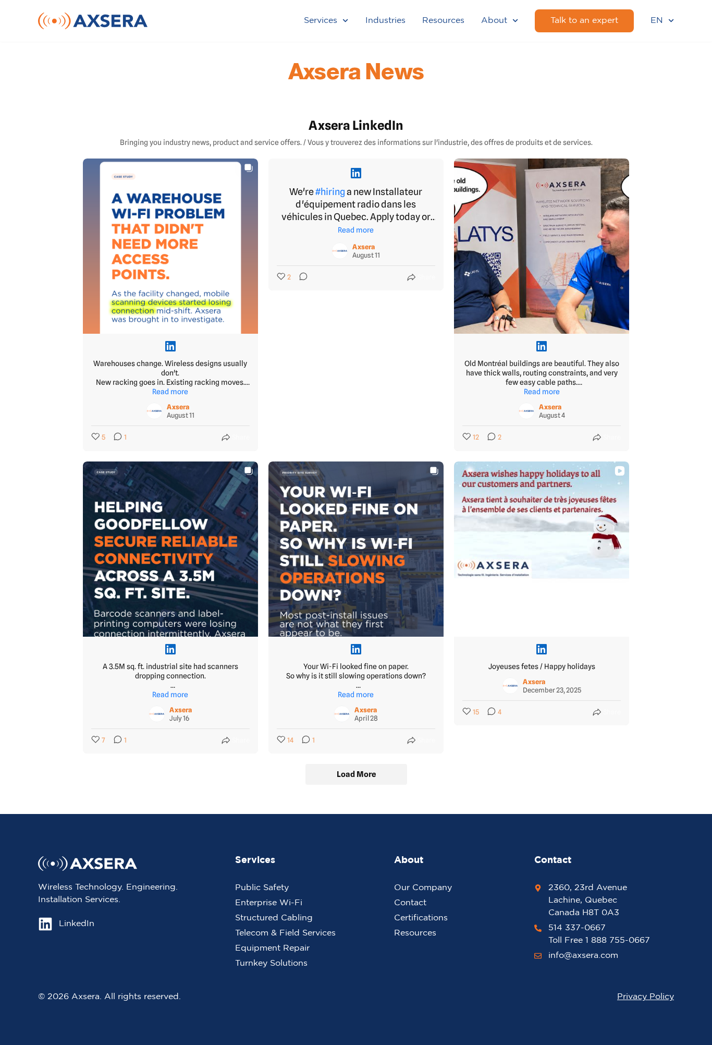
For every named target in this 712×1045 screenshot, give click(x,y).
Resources (443, 21)
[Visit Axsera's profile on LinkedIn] (154, 411)
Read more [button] (170, 391)
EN (656, 21)
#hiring (330, 191)
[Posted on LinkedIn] (170, 346)
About (494, 21)
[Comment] (300, 277)
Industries (385, 21)
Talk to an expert (584, 21)
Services (320, 21)
